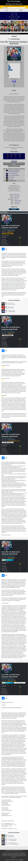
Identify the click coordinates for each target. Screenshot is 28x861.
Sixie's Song (10, 178)
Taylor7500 (10, 558)
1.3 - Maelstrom (11, 177)
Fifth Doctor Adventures (11, 310)
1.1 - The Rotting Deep (12, 173)
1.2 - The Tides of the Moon (13, 175)
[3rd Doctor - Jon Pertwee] (8, 23)
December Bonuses (11, 835)
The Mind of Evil (11, 307)
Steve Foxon (16, 197)
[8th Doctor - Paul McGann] (26, 23)
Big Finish (14, 209)
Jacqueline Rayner (17, 200)
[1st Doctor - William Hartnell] (1, 23)
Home (1, 33)
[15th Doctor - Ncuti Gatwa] (26, 28)
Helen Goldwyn (17, 195)
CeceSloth (10, 333)
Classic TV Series (10, 306)
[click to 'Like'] (3, 249)
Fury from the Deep (11, 304)
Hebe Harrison (11, 165)
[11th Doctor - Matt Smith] (12, 28)
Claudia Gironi (16, 194)
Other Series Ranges (16, 6)
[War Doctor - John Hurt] (1, 28)
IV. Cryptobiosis (11, 836)
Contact (21, 859)
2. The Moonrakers (11, 311)
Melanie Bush (17, 165)
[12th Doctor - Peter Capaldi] (15, 28)
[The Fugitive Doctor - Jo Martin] (19, 28)
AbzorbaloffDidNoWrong (13, 440)
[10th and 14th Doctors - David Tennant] (8, 28)
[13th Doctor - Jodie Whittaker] (22, 28)
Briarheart (10, 232)
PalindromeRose (11, 681)
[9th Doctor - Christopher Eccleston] (5, 28)
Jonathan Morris (17, 202)
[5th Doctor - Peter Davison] (15, 23)
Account (22, 6)
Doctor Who (5, 33)
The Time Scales (13, 1)
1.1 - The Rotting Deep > (14, 39)
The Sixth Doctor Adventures (14, 33)
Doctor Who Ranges (8, 6)
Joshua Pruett (16, 203)
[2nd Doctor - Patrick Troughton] (5, 23)
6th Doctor (14, 161)
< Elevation (14, 36)
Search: (6, 10)
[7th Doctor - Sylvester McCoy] (22, 23)
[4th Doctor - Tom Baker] (12, 23)
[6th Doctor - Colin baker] (19, 23)
